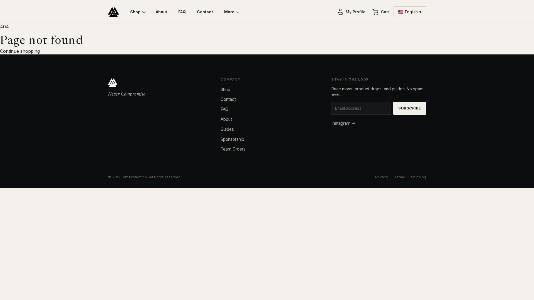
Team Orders (233, 149)
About (161, 11)
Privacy (381, 177)
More (229, 11)
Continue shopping (20, 51)
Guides (227, 129)
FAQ (182, 11)
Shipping (418, 177)
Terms (399, 177)
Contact (205, 11)
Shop (135, 11)
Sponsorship (232, 139)
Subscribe (409, 108)
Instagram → (344, 123)
